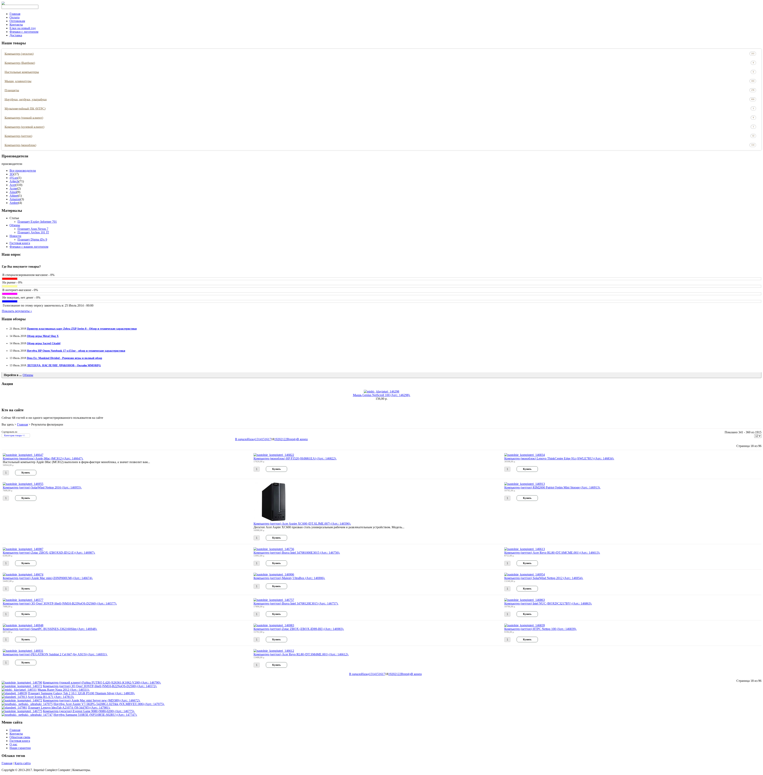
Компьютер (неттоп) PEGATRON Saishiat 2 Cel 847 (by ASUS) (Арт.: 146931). (55, 654)
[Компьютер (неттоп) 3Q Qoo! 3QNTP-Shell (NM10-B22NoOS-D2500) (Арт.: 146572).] (22, 686)
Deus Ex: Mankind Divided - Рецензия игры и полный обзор (64, 358)
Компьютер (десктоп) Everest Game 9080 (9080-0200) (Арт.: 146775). (89, 711)
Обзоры (15, 225)
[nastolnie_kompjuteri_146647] (23, 455)
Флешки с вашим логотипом (29, 246)
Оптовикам (17, 21)
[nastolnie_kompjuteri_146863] (524, 600)
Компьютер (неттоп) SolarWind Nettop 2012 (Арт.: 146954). (543, 578)
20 (279, 439)
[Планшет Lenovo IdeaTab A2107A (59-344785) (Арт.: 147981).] (14, 707)
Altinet (14, 195)
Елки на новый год (23, 28)
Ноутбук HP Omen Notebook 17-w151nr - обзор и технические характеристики (76, 350)
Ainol (13, 192)
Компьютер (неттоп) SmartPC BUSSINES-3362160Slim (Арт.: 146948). (50, 629)
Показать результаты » (17, 311)
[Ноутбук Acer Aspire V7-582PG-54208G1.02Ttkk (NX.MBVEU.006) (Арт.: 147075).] (27, 704)
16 (266, 439)
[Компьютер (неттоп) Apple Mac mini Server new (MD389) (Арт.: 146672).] (22, 700)
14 (259, 439)
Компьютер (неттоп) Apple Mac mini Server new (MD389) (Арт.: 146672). (91, 700)
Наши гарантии (20, 748)
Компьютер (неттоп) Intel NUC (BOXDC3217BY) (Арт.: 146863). (548, 603)
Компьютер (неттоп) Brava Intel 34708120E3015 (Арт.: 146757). (296, 603)
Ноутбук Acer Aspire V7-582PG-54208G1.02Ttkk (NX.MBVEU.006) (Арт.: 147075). (109, 704)
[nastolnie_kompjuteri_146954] (524, 574)
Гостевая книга (20, 243)
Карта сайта (23, 763)
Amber (14, 202)
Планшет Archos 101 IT (33, 232)
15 (263, 439)
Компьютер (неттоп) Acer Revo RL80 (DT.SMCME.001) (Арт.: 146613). (552, 552)
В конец (302, 439)
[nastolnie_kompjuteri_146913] (524, 484)
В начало (241, 439)
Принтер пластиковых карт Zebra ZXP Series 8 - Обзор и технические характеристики (82, 328)
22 (285, 439)
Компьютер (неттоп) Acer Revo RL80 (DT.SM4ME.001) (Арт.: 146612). (301, 654)
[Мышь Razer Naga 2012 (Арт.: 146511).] (19, 689)
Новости (15, 236)
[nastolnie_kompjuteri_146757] (274, 600)
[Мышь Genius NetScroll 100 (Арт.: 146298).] (381, 391)
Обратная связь (20, 737)
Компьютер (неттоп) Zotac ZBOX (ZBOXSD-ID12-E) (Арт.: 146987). (49, 552)
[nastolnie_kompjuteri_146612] (274, 650)
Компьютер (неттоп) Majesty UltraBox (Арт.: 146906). (289, 578)
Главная (15, 13)
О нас (13, 744)
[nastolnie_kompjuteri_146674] (23, 574)
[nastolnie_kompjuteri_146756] (274, 549)
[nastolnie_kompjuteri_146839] (524, 625)
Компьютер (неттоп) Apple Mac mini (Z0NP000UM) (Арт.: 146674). (48, 578)
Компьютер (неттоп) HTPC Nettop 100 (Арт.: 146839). (540, 629)
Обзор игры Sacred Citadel (43, 343)
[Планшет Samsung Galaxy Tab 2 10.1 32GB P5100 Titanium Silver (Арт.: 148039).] (14, 693)
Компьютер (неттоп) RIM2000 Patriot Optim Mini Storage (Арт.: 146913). (552, 487)
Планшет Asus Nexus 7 (32, 228)
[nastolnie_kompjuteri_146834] (524, 455)
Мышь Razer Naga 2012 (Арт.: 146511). (64, 689)
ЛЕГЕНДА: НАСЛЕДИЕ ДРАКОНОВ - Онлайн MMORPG (64, 365)
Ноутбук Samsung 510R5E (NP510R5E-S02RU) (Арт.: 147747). (95, 714)
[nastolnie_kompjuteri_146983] (274, 625)
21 (282, 439)
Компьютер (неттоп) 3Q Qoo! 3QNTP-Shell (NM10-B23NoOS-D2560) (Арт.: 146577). (60, 603)
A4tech (14, 181)
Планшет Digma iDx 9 (32, 239)
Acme (13, 188)
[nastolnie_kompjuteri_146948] (23, 625)
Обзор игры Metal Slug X (43, 336)
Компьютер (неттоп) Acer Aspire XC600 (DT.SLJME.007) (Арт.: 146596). (302, 523)
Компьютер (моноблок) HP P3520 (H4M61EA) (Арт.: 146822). (295, 458)
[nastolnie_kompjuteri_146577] (23, 600)
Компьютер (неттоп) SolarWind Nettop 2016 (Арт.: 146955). (42, 487)
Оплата (14, 17)
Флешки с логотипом (24, 31)
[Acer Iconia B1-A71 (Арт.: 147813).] (14, 697)
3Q (12, 174)
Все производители (23, 170)
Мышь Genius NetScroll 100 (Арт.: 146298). (381, 395)
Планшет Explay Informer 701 (37, 221)
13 (256, 439)
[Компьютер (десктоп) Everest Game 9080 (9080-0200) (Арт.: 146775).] (22, 711)
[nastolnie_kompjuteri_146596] (273, 520)
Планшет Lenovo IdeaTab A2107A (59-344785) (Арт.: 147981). (69, 707)
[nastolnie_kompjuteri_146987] (23, 549)
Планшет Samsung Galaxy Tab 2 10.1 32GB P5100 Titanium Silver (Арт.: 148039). (81, 693)
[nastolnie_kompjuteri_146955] (23, 484)
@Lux (14, 177)
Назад (251, 439)
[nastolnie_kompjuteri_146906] (274, 574)
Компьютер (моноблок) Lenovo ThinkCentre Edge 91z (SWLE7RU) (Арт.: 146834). (559, 458)
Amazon (15, 199)
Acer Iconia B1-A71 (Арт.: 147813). (51, 697)
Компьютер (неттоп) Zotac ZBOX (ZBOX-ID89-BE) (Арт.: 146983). (299, 629)
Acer (13, 185)
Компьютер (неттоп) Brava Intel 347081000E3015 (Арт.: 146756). (297, 552)
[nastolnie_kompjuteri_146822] (274, 455)
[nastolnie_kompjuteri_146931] (23, 650)
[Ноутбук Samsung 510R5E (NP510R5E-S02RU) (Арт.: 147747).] (27, 714)
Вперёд (292, 439)
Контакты (16, 24)
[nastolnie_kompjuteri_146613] (524, 549)
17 (269, 439)
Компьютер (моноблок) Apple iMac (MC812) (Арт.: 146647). (43, 458)
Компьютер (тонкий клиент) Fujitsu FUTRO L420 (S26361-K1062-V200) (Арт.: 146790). (102, 682)
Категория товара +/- (14, 435)
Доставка (16, 35)
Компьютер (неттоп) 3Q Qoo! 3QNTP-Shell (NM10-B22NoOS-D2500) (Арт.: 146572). (100, 686)
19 (275, 439)
